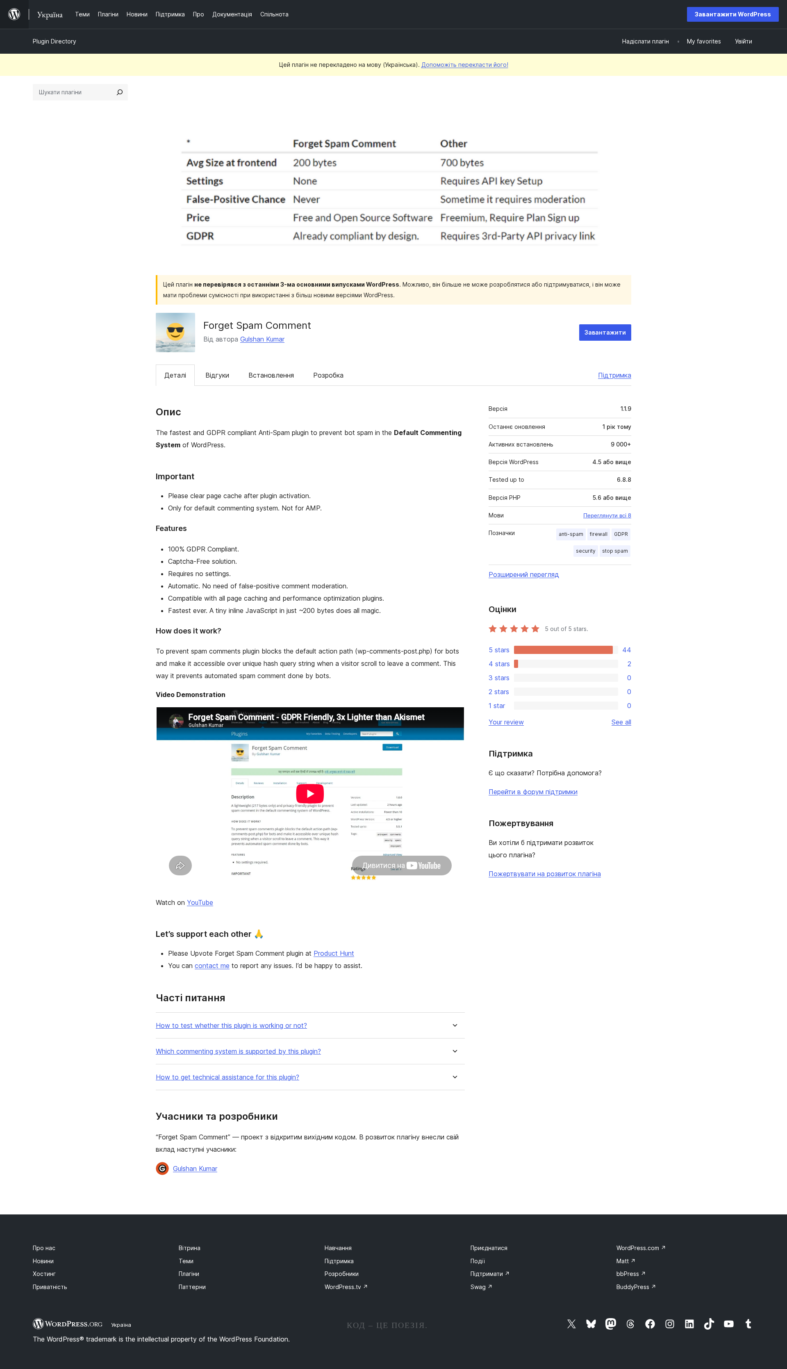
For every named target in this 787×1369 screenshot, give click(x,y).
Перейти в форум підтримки (533, 792)
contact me (212, 965)
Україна (121, 1324)
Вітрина (189, 1247)
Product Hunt (334, 953)
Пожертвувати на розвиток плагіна (545, 874)
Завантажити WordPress (733, 14)
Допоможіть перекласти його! (464, 64)
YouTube (200, 902)
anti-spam (571, 534)
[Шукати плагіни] (119, 92)
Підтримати (490, 1273)
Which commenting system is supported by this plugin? (238, 1051)
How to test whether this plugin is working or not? (231, 1026)
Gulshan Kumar (262, 339)
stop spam (615, 551)
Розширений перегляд (524, 574)
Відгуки (217, 375)
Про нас (44, 1247)
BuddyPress (636, 1286)
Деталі (175, 375)
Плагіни (189, 1273)
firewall (598, 534)
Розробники (342, 1273)
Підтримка (614, 375)
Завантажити (605, 332)
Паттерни (192, 1286)
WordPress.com (641, 1247)
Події (478, 1260)
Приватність (50, 1286)
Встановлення (271, 375)
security (586, 551)
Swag (482, 1286)
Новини (43, 1260)
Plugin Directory (54, 41)
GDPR (621, 534)
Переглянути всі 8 (607, 515)
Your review (506, 722)
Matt (626, 1260)
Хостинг (44, 1273)
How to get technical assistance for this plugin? (227, 1077)
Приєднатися (489, 1247)
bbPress (631, 1273)
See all (621, 722)
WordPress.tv (346, 1286)
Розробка (328, 375)
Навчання (338, 1247)
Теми (186, 1260)
